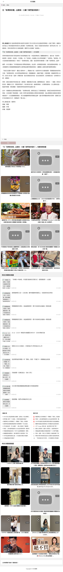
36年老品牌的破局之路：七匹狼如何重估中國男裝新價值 (17, 435)
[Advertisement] (31, 28)
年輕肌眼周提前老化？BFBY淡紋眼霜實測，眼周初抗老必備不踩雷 (20, 431)
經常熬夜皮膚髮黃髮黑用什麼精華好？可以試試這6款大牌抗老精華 (20, 423)
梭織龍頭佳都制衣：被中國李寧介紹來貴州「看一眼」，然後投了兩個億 (21, 433)
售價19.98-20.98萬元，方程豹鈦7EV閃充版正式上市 (27, 346)
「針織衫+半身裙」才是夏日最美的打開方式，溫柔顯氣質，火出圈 (31, 279)
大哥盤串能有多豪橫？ (9, 438)
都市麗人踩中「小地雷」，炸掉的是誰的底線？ (15, 419)
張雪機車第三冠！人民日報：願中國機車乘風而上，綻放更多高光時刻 (32, 293)
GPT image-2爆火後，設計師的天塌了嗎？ (46, 426)
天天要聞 (32, 1)
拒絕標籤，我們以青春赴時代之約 (22, 399)
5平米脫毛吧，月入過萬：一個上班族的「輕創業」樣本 (17, 426)
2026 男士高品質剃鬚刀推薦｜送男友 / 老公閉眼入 (16, 416)
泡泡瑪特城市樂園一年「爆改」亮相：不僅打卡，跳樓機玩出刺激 (31, 359)
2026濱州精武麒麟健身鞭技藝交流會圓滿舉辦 (25, 386)
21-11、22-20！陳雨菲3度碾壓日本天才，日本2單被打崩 (28, 332)
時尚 (8, 5)
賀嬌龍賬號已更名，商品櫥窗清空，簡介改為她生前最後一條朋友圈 (31, 306)
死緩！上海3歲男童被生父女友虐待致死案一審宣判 (16, 428)
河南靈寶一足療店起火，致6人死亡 (22, 372)
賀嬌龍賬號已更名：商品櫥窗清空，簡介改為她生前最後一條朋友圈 (31, 319)
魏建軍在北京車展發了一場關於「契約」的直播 (15, 421)
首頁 (4, 5)
